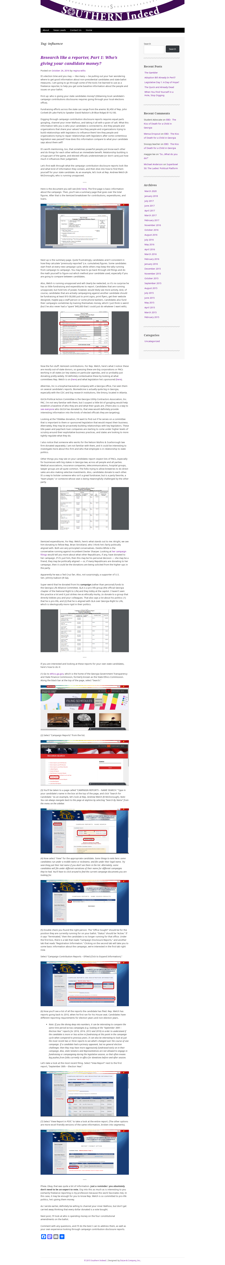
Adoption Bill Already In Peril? (159, 77)
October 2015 (151, 278)
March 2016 (150, 254)
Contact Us (75, 30)
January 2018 (151, 196)
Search (147, 43)
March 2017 (150, 215)
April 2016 (149, 249)
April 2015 (149, 307)
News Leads (59, 30)
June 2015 (149, 297)
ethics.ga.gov (57, 673)
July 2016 (149, 239)
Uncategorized (152, 341)
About (46, 30)
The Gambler (151, 72)
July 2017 (149, 200)
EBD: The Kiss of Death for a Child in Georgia (160, 123)
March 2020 (150, 191)
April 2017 (149, 210)
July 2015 (149, 292)
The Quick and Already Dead (159, 87)
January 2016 (151, 263)
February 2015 (151, 317)
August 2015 (150, 288)
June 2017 (149, 205)
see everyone (47, 409)
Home (89, 30)
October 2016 (151, 229)
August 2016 (150, 234)
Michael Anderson (153, 164)
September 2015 (152, 283)
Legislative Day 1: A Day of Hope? (161, 82)
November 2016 (152, 225)
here (83, 188)
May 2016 (149, 244)
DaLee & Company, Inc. (130, 1260)
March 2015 (150, 312)
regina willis (79, 70)
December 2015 (152, 268)
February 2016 (151, 259)
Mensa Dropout (152, 133)
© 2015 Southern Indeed (95, 1260)
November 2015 (152, 273)
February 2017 (151, 220)
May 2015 (149, 302)
